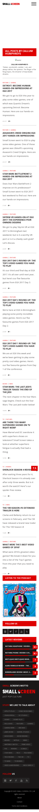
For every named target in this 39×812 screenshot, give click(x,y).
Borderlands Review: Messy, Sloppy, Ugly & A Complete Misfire (19, 672)
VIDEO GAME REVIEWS (12, 765)
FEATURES (6, 83)
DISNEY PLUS (18, 719)
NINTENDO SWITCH (11, 744)
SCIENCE (24, 749)
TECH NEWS (28, 753)
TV (3, 419)
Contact (19, 802)
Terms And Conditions (19, 806)
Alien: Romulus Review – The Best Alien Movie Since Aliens (19, 666)
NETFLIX (16, 740)
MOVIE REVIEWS (22, 736)
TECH (18, 753)
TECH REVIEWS (9, 757)
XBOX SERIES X (28, 765)
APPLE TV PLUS (10, 711)
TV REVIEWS (18, 761)
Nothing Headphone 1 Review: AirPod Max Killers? (19, 646)
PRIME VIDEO (26, 744)
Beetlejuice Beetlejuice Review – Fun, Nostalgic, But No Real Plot (19, 659)
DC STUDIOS (23, 715)
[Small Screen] (11, 4)
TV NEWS (8, 761)
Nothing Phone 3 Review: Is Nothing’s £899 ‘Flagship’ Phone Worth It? (19, 653)
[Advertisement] (19, 27)
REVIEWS (8, 467)
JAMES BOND (9, 732)
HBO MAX (22, 728)
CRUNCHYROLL (10, 715)
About (19, 798)
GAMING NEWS (10, 728)
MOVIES (5, 384)
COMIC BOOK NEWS (25, 711)
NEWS (11, 384)
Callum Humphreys (19, 52)
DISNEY (7, 719)
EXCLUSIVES (9, 724)
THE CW (20, 757)
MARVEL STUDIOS (23, 732)
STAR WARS (8, 753)
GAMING (13, 83)
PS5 (6, 749)
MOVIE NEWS (9, 736)
